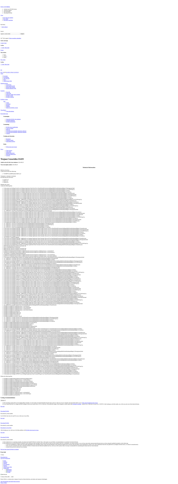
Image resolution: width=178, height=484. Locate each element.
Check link (8, 93)
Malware (8, 129)
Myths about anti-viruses (11, 146)
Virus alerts (8, 151)
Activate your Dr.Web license (10, 9)
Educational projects (10, 141)
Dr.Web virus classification (12, 127)
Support (5, 463)
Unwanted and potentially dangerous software (16, 131)
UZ (15, 72)
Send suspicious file (10, 85)
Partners (5, 465)
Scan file (8, 92)
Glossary (8, 133)
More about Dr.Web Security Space (90, 402)
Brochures (8, 139)
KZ (13, 72)
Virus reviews (9, 150)
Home (4, 460)
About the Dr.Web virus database (13, 119)
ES (7, 72)
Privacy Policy (4, 482)
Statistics (8, 106)
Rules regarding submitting (15, 38)
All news (8, 155)
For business (6, 77)
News (4, 79)
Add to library (5, 27)
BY (16, 72)
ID (18, 72)
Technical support (8, 10)
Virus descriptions (10, 111)
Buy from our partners (8, 17)
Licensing (8, 104)
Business (5, 462)
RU (1, 72)
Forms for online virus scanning (13, 94)
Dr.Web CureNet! (10, 97)
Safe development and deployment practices (10, 481)
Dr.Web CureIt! (9, 95)
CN (3, 72)
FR (8, 72)
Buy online (5, 19)
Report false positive (10, 87)
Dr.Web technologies (10, 121)
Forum (2, 50)
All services (8, 84)
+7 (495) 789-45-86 (5, 47)
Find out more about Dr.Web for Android (10, 449)
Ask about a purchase (8, 20)
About (7, 102)
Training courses (9, 140)
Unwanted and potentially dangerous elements (16, 132)
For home (5, 76)
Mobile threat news (10, 153)
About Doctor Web (7, 81)
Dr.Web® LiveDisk (77, 404)
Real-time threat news (11, 154)
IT (10, 72)
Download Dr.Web (8, 13)
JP (11, 72)
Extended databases (10, 120)
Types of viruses (9, 128)
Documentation (7, 11)
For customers (6, 464)
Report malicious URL (11, 88)
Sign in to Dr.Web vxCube (12, 107)
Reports (8, 105)
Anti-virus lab (6, 78)
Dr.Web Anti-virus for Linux (32, 430)
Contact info (6, 468)
